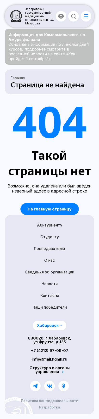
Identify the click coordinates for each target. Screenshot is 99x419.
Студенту (49, 236)
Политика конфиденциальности (49, 401)
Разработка (49, 407)
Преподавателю (49, 248)
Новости (50, 283)
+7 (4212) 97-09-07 (49, 350)
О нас (49, 260)
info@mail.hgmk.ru (49, 359)
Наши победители (49, 307)
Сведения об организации (49, 272)
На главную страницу (50, 209)
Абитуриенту (49, 225)
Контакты (49, 295)
